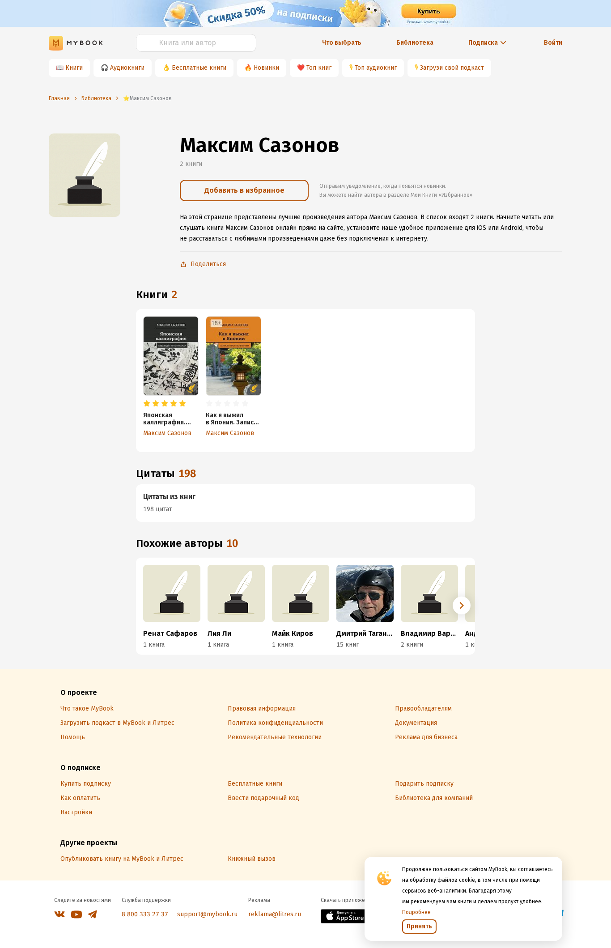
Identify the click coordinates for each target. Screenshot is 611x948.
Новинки (266, 68)
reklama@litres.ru (274, 914)
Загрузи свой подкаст (452, 68)
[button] (462, 605)
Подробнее (416, 912)
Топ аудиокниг (376, 68)
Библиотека (414, 43)
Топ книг (318, 68)
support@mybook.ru (207, 914)
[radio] (146, 403)
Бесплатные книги (199, 68)
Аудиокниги (127, 68)
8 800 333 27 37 (145, 914)
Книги (74, 68)
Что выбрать (341, 43)
